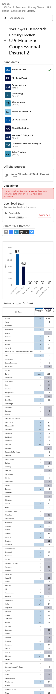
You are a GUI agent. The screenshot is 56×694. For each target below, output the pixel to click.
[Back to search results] (5, 40)
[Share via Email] (6, 232)
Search (6, 4)
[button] (19, 217)
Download (44, 215)
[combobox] (30, 18)
